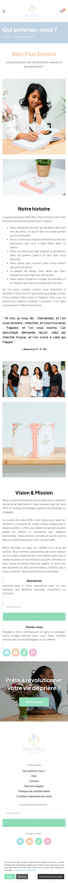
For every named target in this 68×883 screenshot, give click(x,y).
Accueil (6, 36)
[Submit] (34, 617)
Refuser (22, 876)
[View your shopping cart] (61, 11)
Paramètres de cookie (51, 876)
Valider (9, 876)
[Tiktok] (24, 653)
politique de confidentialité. (25, 870)
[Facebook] (7, 653)
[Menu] (3, 11)
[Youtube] (15, 653)
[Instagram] (33, 653)
